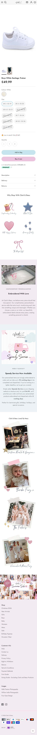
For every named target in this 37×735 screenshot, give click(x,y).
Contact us (5, 652)
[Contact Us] (26, 2)
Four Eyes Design (7, 696)
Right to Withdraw (7, 661)
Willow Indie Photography (10, 692)
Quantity (4, 140)
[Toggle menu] (2, 2)
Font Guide (5, 674)
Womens (4, 624)
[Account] (31, 2)
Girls (3, 614)
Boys (3, 618)
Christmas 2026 (7, 608)
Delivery (4, 180)
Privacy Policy (6, 658)
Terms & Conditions (8, 668)
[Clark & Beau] (18, 2)
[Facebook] (3, 704)
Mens (3, 627)
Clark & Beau (9, 715)
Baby (3, 621)
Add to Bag (18, 152)
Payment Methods (7, 671)
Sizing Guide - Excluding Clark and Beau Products (17, 677)
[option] (18, 38)
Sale (3, 630)
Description (5, 175)
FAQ (3, 649)
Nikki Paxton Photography (10, 689)
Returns (4, 186)
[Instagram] (6, 704)
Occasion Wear (6, 637)
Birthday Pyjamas (7, 634)
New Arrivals (6, 611)
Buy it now (18, 159)
